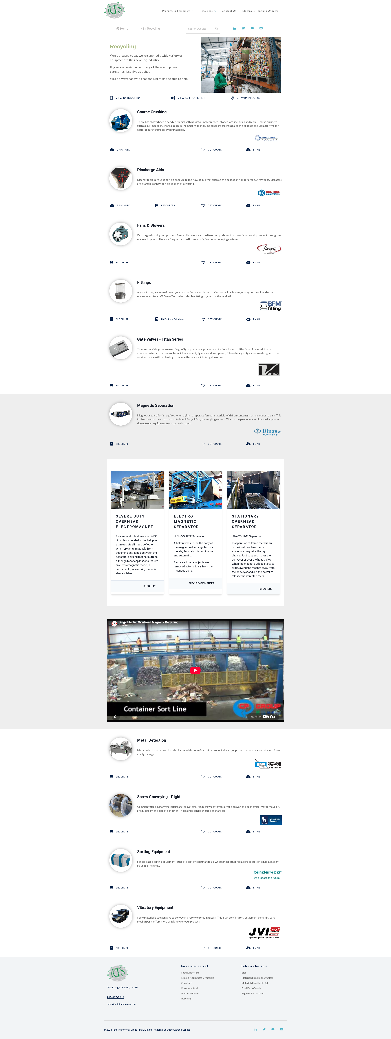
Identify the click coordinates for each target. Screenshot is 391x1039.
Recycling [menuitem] (186, 998)
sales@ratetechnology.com (121, 1004)
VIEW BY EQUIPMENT (191, 97)
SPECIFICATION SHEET (201, 583)
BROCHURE (123, 149)
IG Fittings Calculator (173, 319)
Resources (206, 10)
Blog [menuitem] (244, 972)
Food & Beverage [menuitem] (190, 972)
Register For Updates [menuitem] (252, 993)
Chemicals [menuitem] (186, 982)
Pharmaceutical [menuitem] (189, 988)
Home (124, 28)
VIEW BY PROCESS (248, 97)
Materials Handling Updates (260, 10)
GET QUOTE (215, 149)
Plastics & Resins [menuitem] (190, 993)
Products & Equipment (176, 10)
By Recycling (151, 28)
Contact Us (229, 10)
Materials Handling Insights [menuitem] (255, 982)
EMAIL (256, 149)
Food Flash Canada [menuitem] (251, 988)
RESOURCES (168, 205)
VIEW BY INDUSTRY (128, 97)
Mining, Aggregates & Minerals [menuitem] (197, 977)
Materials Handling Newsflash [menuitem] (257, 977)
